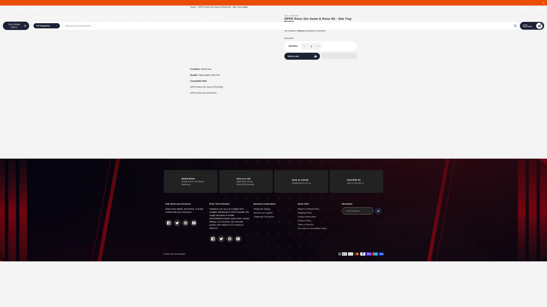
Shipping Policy (305, 212)
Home (6, 9)
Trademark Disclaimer (264, 216)
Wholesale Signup (262, 209)
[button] (339, 56)
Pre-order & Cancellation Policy (312, 228)
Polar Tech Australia (177, 254)
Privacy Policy (304, 220)
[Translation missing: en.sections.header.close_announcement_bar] (543, 2)
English (540, 9)
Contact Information (307, 216)
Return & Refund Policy (309, 209)
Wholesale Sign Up (36, 9)
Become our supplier (263, 212)
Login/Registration (19, 9)
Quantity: (293, 46)
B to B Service (52, 9)
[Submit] (378, 210)
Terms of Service (306, 224)
